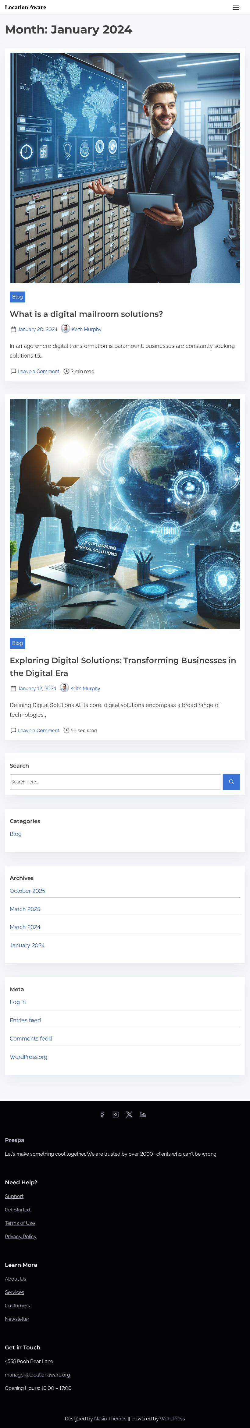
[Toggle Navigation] (236, 7)
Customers (17, 1306)
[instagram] (115, 1116)
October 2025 (27, 891)
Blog (17, 297)
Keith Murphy (87, 329)
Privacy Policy (21, 1236)
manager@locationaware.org (37, 1375)
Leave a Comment (38, 371)
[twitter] (129, 1116)
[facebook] (102, 1116)
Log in (18, 1002)
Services (14, 1292)
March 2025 (25, 909)
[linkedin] (143, 1116)
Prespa (14, 1140)
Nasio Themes (111, 1419)
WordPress (172, 1419)
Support (14, 1196)
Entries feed (25, 1020)
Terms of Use (20, 1223)
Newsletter (17, 1319)
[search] (231, 782)
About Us (15, 1279)
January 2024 (27, 945)
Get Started (17, 1210)
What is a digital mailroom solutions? (86, 314)
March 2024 (25, 927)
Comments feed (31, 1038)
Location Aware (25, 7)
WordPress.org (28, 1057)
